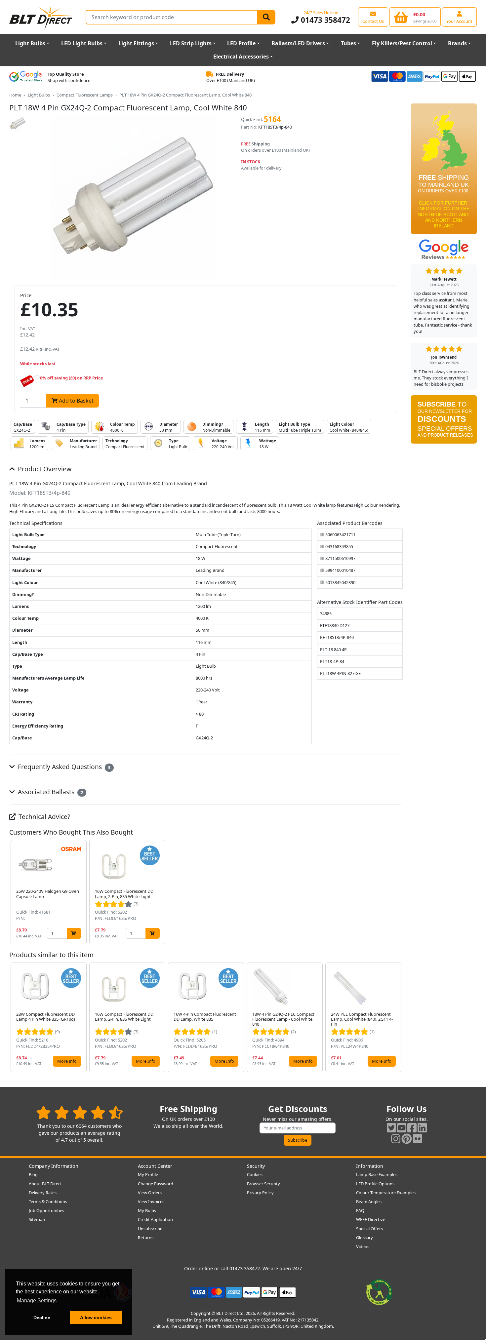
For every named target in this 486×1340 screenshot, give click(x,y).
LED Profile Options (375, 1184)
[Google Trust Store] (25, 77)
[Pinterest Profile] (406, 1138)
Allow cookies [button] (96, 1317)
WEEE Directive (370, 1219)
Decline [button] (41, 1317)
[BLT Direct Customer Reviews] (79, 1112)
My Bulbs (147, 1210)
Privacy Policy (260, 1193)
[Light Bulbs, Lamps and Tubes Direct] (41, 17)
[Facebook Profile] (412, 1128)
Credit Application (155, 1219)
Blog (33, 1174)
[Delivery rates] (444, 171)
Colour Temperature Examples (386, 1193)
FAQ (360, 1210)
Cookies (255, 1174)
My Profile (148, 1174)
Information (369, 1166)
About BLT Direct (45, 1184)
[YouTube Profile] (401, 1128)
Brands (457, 43)
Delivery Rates (43, 1193)
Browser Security (263, 1184)
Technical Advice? (43, 816)
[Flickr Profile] (417, 1138)
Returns (145, 1238)
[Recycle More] (379, 1292)
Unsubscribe (150, 1229)
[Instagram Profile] (395, 1138)
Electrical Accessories (241, 56)
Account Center (155, 1166)
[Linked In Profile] (422, 1128)
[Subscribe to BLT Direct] (444, 422)
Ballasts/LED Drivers (298, 43)
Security (256, 1166)
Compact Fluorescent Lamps (85, 95)
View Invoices (151, 1201)
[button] (397, 892)
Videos (362, 1246)
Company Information (53, 1166)
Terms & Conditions (48, 1201)
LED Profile (241, 43)
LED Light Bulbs (81, 43)
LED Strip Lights (191, 43)
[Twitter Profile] (391, 1128)
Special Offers (369, 1229)
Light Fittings (136, 43)
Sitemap (37, 1219)
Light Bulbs (30, 43)
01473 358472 (324, 20)
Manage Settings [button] (37, 1300)
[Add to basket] (74, 933)
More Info (67, 1061)
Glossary (364, 1238)
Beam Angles (369, 1201)
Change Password (155, 1184)
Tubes (348, 43)
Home (15, 95)
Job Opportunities (46, 1210)
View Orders (150, 1193)
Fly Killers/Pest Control (402, 43)
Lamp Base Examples (376, 1174)
